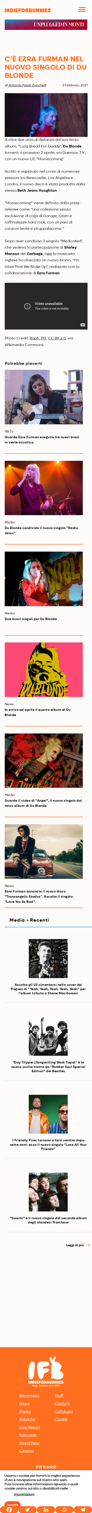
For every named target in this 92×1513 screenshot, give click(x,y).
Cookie (61, 1419)
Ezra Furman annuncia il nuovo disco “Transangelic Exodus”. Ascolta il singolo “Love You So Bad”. (39, 897)
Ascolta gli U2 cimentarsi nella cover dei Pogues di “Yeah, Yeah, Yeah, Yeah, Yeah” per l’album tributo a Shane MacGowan (48, 989)
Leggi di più (75, 1245)
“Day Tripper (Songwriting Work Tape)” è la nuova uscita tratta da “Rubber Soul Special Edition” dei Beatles (48, 1067)
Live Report (29, 1427)
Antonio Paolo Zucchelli (27, 85)
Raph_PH (38, 338)
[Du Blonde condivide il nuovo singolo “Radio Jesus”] (44, 488)
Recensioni (29, 1396)
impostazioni (24, 1494)
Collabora (64, 1412)
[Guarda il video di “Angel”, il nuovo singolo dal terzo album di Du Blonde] (44, 760)
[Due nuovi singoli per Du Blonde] (44, 579)
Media (25, 1412)
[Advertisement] (46, 1297)
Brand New (29, 1443)
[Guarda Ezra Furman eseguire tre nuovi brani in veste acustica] (44, 397)
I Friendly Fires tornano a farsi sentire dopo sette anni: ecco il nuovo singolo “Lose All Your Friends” (48, 1145)
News (24, 1404)
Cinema (26, 1451)
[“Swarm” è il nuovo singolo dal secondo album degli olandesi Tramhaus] (48, 1192)
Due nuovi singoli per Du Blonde (31, 619)
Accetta (12, 1505)
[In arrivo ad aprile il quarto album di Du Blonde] (44, 669)
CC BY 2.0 (57, 338)
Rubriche (27, 1419)
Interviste (28, 1435)
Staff (59, 1396)
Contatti (62, 1404)
